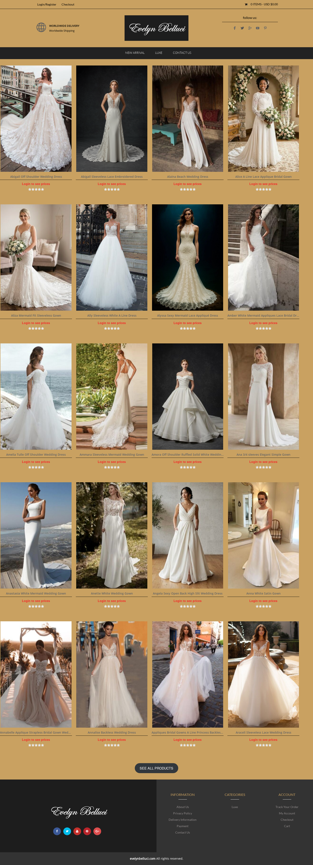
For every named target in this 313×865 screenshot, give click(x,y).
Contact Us (182, 52)
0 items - (264, 4)
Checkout (68, 4)
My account (287, 813)
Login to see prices (36, 184)
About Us (183, 807)
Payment (182, 826)
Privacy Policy (182, 813)
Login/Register (46, 4)
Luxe (158, 52)
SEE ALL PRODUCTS (156, 768)
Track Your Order (287, 807)
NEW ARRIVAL (135, 52)
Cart (287, 826)
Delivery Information (183, 819)
